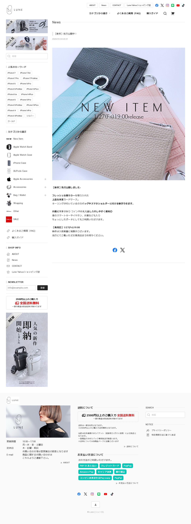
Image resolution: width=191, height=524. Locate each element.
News (103, 5)
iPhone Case (19, 163)
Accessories (19, 187)
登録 (42, 288)
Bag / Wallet (19, 195)
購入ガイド (152, 13)
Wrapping (18, 203)
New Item (18, 139)
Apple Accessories (23, 179)
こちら (26, 458)
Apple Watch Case (22, 155)
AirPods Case (20, 171)
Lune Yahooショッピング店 (139, 5)
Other (16, 211)
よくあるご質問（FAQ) (129, 13)
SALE (16, 219)
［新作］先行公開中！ (65, 33)
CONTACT (117, 5)
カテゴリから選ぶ (98, 13)
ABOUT (92, 5)
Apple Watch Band (22, 147)
